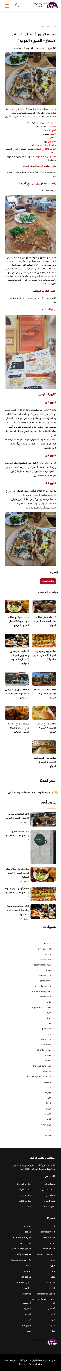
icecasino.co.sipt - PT (41, 992)
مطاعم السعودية (24, 1184)
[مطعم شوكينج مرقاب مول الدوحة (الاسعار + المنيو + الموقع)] (43, 874)
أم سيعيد (47, 1082)
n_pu (49, 1013)
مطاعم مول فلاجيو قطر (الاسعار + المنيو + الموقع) (45, 762)
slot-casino (46, 1039)
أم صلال (48, 1087)
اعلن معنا (23, 1364)
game (48, 970)
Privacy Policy (35, 1364)
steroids (47, 1061)
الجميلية (48, 1093)
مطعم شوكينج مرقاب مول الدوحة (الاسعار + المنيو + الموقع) (18, 621)
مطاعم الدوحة (48, 581)
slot (49, 1034)
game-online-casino (42, 986)
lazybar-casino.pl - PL (41, 1007)
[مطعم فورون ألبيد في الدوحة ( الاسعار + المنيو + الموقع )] (30, 78)
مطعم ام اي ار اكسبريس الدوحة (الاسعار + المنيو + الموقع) (17, 694)
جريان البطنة (46, 1125)
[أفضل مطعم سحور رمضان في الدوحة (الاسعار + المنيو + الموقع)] (43, 911)
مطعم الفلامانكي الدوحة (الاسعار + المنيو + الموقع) (44, 694)
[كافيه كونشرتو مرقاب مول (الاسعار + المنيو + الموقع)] (43, 819)
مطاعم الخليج (25, 1201)
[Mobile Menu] (7, 6)
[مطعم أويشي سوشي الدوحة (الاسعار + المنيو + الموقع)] (43, 894)
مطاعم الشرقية (25, 1190)
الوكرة (49, 1119)
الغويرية (48, 1114)
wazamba (47, 1071)
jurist (49, 1002)
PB (50, 1023)
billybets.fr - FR (44, 949)
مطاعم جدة (26, 1195)
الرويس (48, 1109)
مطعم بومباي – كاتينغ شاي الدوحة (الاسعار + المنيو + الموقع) (18, 728)
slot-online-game (43, 1050)
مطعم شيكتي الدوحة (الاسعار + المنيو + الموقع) (46, 728)
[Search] (17, 5)
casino (48, 954)
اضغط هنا (52, 160)
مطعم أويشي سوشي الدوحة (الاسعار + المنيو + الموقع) (44, 655)
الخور (49, 1098)
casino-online (45, 960)
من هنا (53, 153)
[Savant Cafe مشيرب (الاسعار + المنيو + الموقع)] (43, 847)
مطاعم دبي (50, 1195)
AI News (47, 944)
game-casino (45, 976)
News (48, 1018)
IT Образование (43, 997)
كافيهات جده (49, 1207)
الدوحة (48, 1103)
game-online (45, 981)
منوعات (48, 1135)
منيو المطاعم (49, 1184)
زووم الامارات (49, 1201)
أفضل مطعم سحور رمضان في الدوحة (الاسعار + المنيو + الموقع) (19, 657)
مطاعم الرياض (48, 1190)
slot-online (46, 1045)
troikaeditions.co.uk (42, 1066)
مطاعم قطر (26, 1207)
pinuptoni (46, 1029)
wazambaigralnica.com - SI (39, 1077)
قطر (49, 1130)
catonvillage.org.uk (42, 965)
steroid (48, 1055)
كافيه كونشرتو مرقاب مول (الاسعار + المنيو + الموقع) (45, 621)
